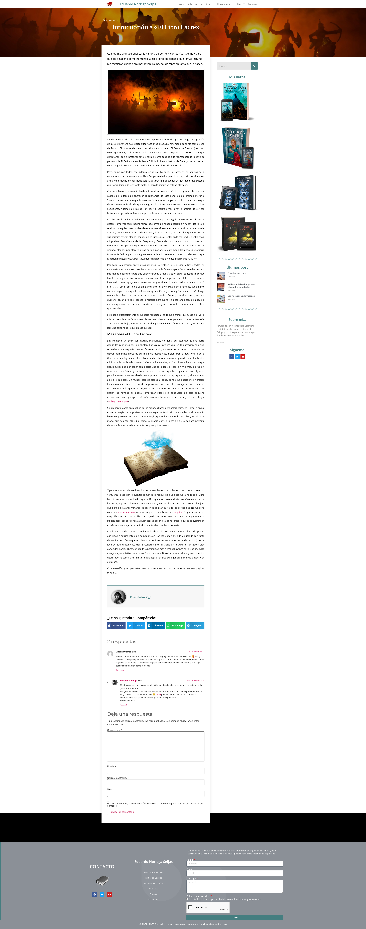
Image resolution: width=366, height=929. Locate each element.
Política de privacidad (198, 896)
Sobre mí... (237, 319)
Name (189, 860)
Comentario (114, 730)
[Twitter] (102, 894)
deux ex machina (126, 512)
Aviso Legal (153, 888)
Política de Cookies (153, 877)
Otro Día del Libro (237, 273)
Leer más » (231, 277)
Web (109, 789)
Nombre (112, 766)
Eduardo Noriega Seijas (138, 4)
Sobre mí (192, 4)
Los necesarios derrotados (241, 295)
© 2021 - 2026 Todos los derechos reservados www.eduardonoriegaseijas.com (183, 924)
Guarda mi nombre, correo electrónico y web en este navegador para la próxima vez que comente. (155, 804)
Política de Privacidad (153, 872)
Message (191, 878)
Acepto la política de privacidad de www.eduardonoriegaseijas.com (225, 899)
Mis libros (205, 4)
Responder (120, 670)
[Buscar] (254, 66)
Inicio (181, 4)
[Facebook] (94, 894)
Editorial (153, 894)
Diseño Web (153, 899)
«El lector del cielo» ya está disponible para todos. (241, 285)
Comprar (253, 4)
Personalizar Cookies (153, 883)
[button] (116, 625)
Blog (239, 4)
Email (189, 869)
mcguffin (178, 512)
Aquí (158, 694)
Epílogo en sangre (118, 401)
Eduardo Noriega (128, 680)
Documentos (224, 4)
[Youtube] (109, 894)
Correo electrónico (118, 778)
